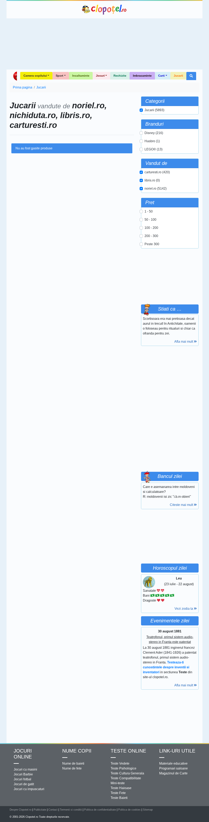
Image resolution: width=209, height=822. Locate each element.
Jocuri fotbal (22, 779)
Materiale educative (173, 763)
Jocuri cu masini (25, 769)
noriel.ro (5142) (156, 188)
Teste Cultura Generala (127, 773)
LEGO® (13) (153, 149)
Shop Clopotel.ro (15, 76)
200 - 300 (151, 236)
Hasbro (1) (152, 141)
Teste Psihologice (123, 768)
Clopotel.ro (104, 9)
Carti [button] (161, 75)
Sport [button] (59, 75)
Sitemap (148, 809)
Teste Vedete (120, 763)
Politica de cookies (129, 809)
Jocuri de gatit (24, 784)
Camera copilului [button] (35, 75)
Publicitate (40, 809)
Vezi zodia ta (184, 608)
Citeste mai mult (182, 505)
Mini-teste (118, 783)
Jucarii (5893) (154, 110)
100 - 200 (151, 227)
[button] (191, 76)
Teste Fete (118, 793)
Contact (53, 809)
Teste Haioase (121, 788)
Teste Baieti (119, 798)
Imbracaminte (142, 75)
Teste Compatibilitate (126, 778)
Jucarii (178, 75)
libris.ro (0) (152, 180)
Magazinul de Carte (173, 773)
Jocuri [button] (100, 75)
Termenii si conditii (71, 809)
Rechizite (119, 75)
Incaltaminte (80, 75)
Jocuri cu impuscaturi (29, 789)
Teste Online (128, 751)
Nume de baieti (73, 763)
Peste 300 (152, 244)
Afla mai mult (184, 341)
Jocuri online (23, 753)
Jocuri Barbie (23, 774)
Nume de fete (72, 768)
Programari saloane (173, 768)
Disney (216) (154, 133)
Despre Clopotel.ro (20, 809)
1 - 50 (149, 211)
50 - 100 (150, 219)
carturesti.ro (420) (157, 172)
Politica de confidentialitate (100, 809)
